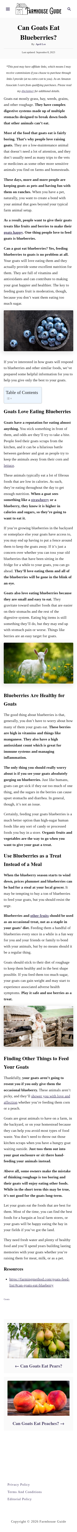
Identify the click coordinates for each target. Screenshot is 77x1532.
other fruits (39, 915)
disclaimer (27, 91)
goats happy (13, 232)
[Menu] (8, 9)
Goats (7, 1299)
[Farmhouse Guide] (38, 8)
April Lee (41, 44)
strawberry (40, 500)
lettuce (9, 465)
